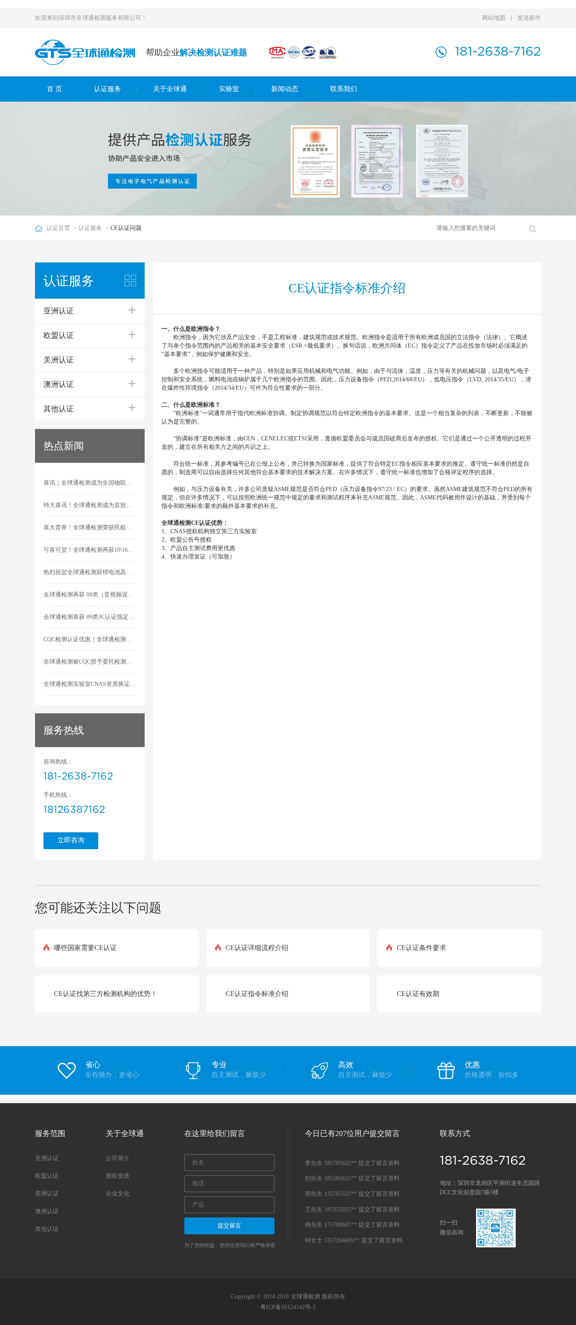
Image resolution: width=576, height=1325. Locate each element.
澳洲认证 (47, 1211)
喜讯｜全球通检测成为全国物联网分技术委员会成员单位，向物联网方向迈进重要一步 (89, 483)
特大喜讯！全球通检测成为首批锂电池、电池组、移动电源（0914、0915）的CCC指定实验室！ (89, 505)
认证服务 (107, 88)
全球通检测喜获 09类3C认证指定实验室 (89, 617)
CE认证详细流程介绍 (257, 947)
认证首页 (58, 228)
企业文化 (117, 1193)
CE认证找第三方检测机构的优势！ (105, 993)
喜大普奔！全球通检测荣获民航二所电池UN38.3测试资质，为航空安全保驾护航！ (89, 527)
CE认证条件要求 (421, 947)
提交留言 (229, 1225)
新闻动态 (284, 88)
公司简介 (117, 1158)
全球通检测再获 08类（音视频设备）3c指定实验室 (89, 594)
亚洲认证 (47, 1158)
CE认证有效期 (418, 993)
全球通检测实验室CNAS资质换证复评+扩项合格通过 (89, 684)
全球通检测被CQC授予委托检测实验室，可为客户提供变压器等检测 (89, 661)
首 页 (54, 88)
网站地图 (494, 18)
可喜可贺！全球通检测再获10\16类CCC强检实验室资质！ (89, 550)
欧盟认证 (47, 1176)
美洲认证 (47, 1193)
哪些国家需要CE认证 (85, 947)
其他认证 (47, 1229)
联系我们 (343, 88)
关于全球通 (170, 88)
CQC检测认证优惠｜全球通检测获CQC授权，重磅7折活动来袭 (89, 639)
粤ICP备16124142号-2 (288, 1307)
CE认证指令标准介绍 (257, 993)
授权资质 (117, 1176)
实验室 (229, 88)
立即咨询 (70, 840)
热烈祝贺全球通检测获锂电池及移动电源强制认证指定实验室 (89, 572)
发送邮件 (529, 18)
